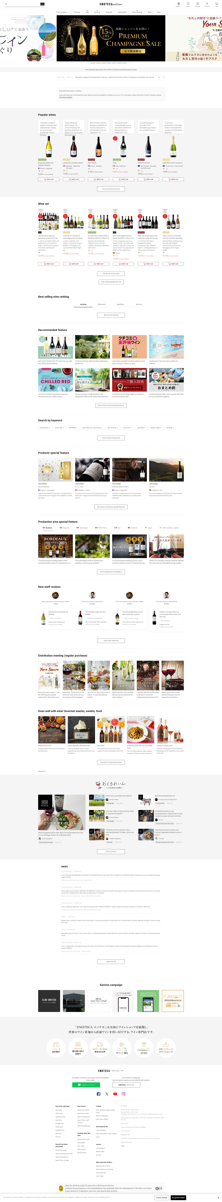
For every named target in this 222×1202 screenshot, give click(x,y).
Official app (130, 1085)
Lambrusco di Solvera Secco (73, 163)
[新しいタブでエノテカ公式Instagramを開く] (123, 1094)
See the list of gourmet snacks (111, 762)
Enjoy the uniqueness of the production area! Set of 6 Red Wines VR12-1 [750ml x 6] (148, 238)
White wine (102, 304)
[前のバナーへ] (7, 38)
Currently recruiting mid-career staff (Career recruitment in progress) (140, 1138)
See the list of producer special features (111, 507)
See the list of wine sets (111, 273)
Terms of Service (126, 1131)
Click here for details (65, 97)
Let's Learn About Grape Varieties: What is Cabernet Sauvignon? (120, 812)
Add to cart (50, 179)
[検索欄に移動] (6, 4)
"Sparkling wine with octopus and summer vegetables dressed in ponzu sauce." (168, 832)
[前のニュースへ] (159, 77)
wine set (139, 304)
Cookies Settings (161, 1198)
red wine (83, 304)
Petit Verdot (92, 163)
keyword (41, 771)
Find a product (61, 12)
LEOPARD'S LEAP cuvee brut (173, 163)
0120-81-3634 (135, 1110)
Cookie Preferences (126, 1142)
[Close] (218, 1197)
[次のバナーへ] (214, 38)
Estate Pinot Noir (144, 163)
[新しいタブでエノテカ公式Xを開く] (107, 1094)
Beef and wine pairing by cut (165, 796)
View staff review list (111, 641)
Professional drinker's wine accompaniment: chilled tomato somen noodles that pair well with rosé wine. (169, 813)
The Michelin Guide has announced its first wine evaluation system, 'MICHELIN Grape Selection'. (111, 77)
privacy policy (124, 1123)
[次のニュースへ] (163, 77)
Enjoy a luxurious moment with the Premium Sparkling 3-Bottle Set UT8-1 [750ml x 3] (173, 238)
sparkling (120, 304)
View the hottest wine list (111, 189)
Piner (115, 163)
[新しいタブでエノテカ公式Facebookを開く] (98, 1094)
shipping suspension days (155, 1114)
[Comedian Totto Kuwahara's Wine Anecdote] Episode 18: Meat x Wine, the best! (120, 832)
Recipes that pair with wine (164, 823)
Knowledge (110, 803)
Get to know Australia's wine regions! (119, 796)
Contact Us (124, 1106)
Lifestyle (109, 842)
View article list (111, 851)
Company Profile (125, 1135)
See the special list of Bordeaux (111, 572)
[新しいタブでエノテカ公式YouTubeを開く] (115, 1094)
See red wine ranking (111, 315)
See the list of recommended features (111, 405)
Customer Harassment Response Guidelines (133, 1127)
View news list (111, 962)
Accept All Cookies (178, 1198)
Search (42, 4)
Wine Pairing (160, 803)
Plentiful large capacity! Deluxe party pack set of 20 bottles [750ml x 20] (47, 238)
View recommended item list (111, 282)
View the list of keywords (111, 438)
